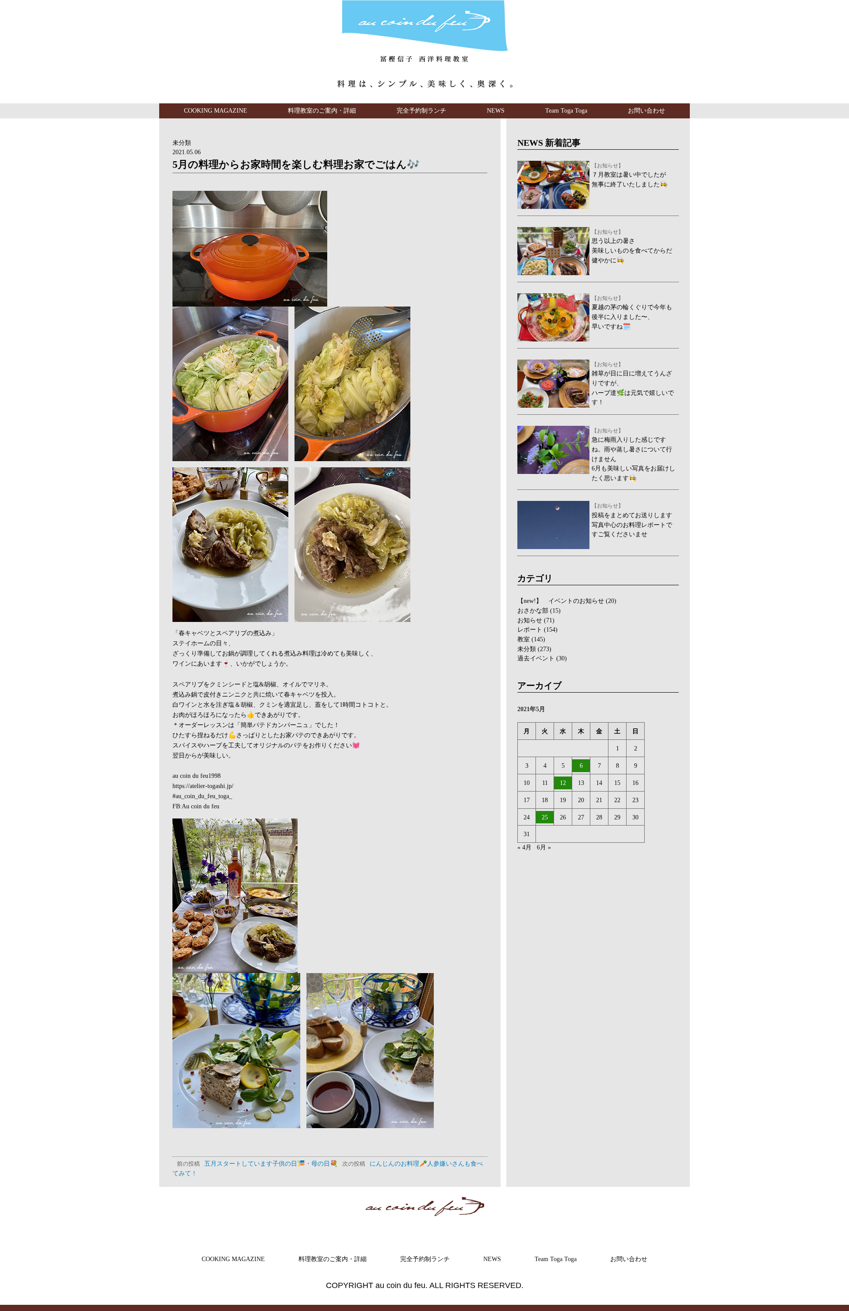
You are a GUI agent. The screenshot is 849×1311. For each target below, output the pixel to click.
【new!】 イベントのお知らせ (560, 600)
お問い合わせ (646, 110)
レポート (529, 629)
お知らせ (529, 620)
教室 (523, 639)
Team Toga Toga (566, 110)
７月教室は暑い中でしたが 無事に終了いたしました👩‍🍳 (630, 175)
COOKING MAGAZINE (215, 110)
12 (563, 782)
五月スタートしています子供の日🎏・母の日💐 (257, 1163)
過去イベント (536, 658)
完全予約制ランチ (421, 110)
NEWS (496, 110)
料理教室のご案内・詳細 (322, 110)
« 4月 (524, 847)
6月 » (544, 847)
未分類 (181, 142)
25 (545, 817)
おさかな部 (532, 610)
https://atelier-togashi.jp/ (202, 785)
